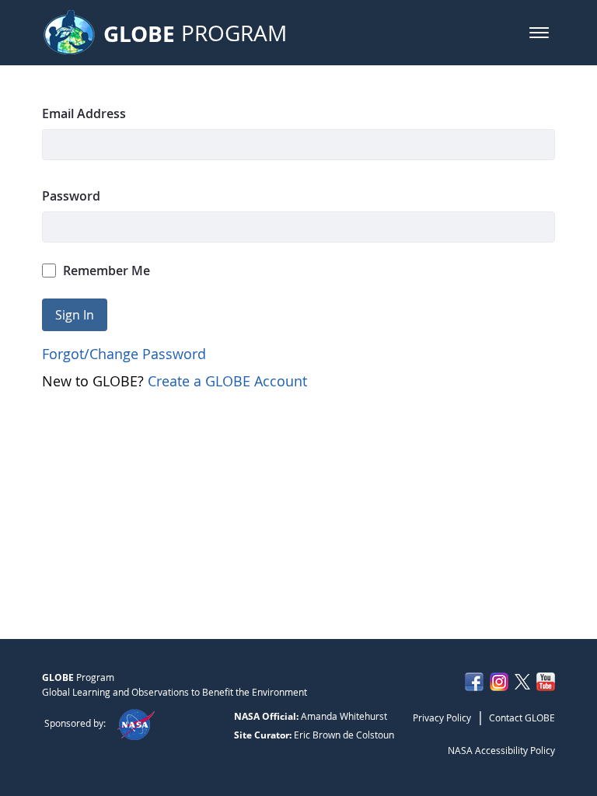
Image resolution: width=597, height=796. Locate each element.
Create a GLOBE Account (227, 381)
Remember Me (106, 270)
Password (71, 195)
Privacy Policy (442, 717)
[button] (539, 32)
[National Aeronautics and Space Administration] (136, 723)
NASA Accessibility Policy (501, 750)
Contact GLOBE (522, 717)
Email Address (84, 113)
